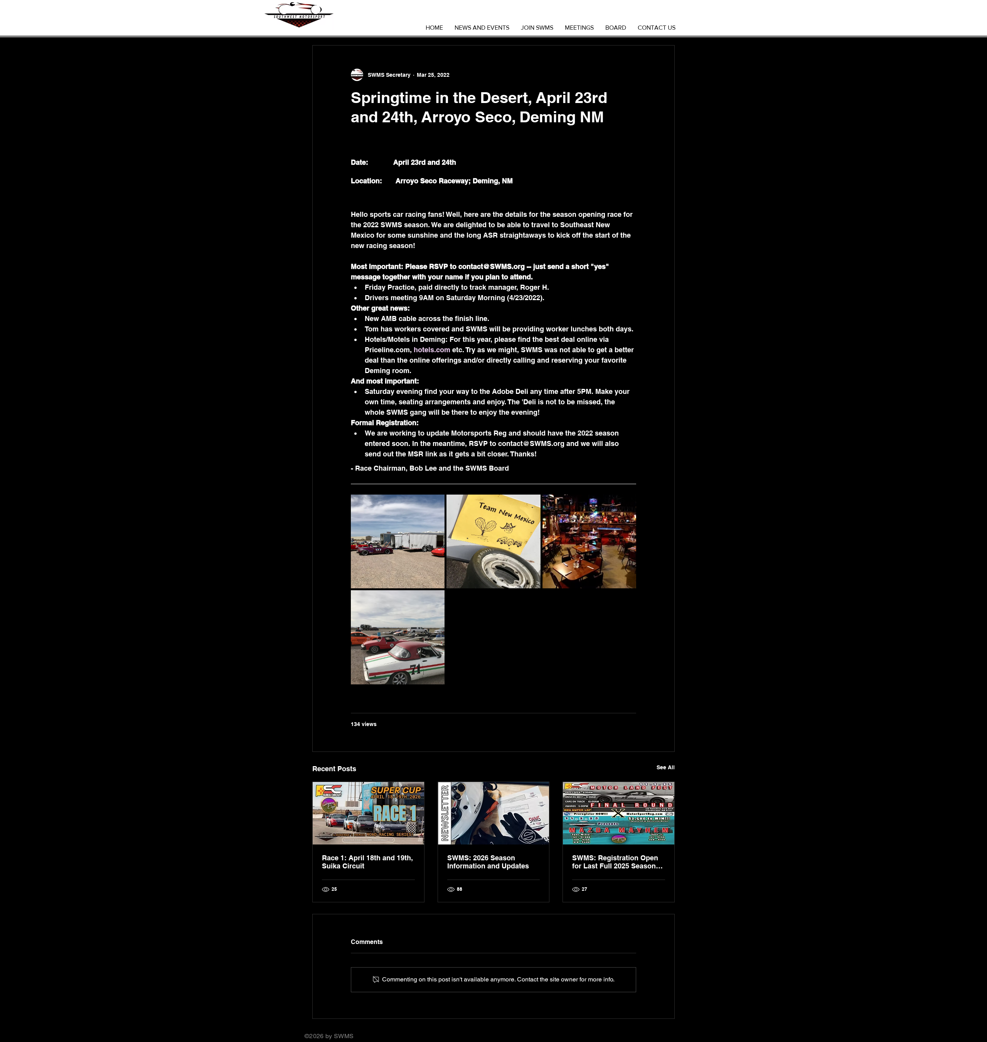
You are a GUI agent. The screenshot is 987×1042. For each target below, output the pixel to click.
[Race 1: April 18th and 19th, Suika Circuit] (368, 813)
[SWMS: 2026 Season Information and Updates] (493, 813)
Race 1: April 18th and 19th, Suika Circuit (367, 862)
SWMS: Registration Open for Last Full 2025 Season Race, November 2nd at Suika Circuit (615, 862)
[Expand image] (398, 541)
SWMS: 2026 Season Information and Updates (488, 862)
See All (666, 767)
